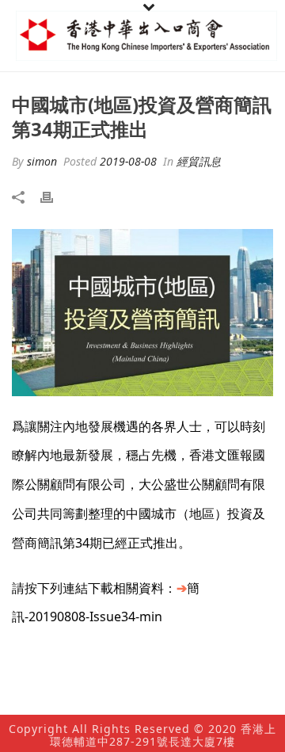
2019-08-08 (128, 161)
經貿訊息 (199, 161)
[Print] (54, 196)
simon (42, 161)
